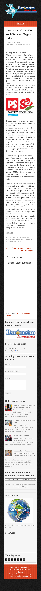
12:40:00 (10, 42)
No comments (25, 44)
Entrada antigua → (28, 250)
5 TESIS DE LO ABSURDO (21, 436)
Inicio (29, 248)
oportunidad (28, 239)
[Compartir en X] (10, 233)
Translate (20, 351)
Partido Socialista (11, 241)
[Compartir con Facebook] (12, 233)
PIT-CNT (21, 241)
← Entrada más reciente (15, 248)
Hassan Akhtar (20, 574)
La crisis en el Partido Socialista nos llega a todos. (19, 34)
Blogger (25, 487)
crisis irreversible (13, 237)
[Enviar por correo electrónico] (7, 233)
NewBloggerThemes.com (23, 576)
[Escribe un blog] (8, 233)
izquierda (20, 239)
